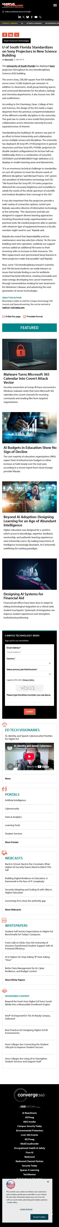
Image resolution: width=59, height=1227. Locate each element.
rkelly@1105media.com (13, 307)
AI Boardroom (29, 1112)
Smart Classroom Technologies (16, 40)
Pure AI (29, 1152)
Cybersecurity (12, 808)
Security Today (29, 1165)
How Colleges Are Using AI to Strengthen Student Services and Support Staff (26, 1060)
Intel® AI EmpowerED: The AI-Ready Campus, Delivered (28, 1017)
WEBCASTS (14, 858)
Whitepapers (16, 925)
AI (22, 23)
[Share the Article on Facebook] (4, 34)
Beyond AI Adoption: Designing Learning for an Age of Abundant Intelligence (30, 520)
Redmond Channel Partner (29, 1161)
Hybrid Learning (34, 23)
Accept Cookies (39, 1217)
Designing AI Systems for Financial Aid (23, 595)
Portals (12, 794)
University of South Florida (21, 66)
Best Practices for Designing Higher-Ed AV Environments (26, 1031)
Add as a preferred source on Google (18, 12)
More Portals (12, 842)
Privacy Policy (28, 680)
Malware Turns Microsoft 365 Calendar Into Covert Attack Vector (26, 378)
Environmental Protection (29, 1130)
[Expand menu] (55, 6)
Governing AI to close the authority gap (25, 900)
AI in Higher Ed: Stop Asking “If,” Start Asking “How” (27, 958)
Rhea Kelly (9, 59)
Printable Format (35, 316)
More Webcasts (13, 909)
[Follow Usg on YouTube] (36, 17)
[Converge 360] (29, 1095)
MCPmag (29, 1139)
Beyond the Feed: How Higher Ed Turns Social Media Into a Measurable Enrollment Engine (28, 1003)
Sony (52, 66)
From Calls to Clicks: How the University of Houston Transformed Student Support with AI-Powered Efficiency (29, 945)
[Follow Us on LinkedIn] (19, 16)
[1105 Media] (29, 1106)
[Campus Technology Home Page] (12, 5)
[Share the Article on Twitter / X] (16, 34)
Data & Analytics (13, 817)
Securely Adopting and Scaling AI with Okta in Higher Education (28, 891)
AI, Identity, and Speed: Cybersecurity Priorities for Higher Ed (29, 737)
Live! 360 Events (29, 1134)
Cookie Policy (12, 1202)
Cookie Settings (26, 1209)
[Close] (48, 1182)
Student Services (13, 833)
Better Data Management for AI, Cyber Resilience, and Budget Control (24, 970)
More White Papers (15, 979)
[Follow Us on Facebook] (31, 17)
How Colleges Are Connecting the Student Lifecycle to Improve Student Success (26, 1046)
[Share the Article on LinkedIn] (10, 34)
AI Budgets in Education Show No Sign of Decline (30, 449)
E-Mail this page (13, 316)
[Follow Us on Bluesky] (27, 17)
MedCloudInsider (29, 1143)
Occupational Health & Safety (29, 1148)
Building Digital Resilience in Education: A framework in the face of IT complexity (26, 880)
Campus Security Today (29, 1126)
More (8, 778)
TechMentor (29, 1174)
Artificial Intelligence (15, 800)
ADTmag (29, 1117)
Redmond (29, 1156)
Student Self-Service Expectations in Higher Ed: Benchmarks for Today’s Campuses (29, 933)
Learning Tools (12, 825)
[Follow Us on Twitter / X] (24, 17)
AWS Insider (29, 1121)
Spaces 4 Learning (29, 1170)
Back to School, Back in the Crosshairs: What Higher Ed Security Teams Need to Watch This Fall (28, 866)
